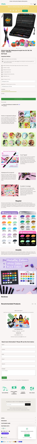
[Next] (35, 1)
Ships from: (8, 84)
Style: (5, 79)
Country (3, 349)
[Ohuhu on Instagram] (3, 431)
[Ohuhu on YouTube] (9, 431)
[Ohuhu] (3, 4)
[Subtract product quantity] (2, 95)
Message (3, 368)
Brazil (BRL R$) (4, 437)
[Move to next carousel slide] (35, 304)
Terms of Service (28, 401)
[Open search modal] (31, 4)
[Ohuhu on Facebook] (1, 431)
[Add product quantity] (5, 95)
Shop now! (25, 10)
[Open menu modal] (33, 4)
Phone (3, 359)
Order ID (3, 363)
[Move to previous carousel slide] (33, 304)
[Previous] (1, 1)
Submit (4, 377)
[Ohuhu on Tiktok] (6, 431)
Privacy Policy (21, 401)
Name (3, 344)
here (18, 61)
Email (3, 354)
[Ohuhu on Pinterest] (4, 431)
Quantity (2, 93)
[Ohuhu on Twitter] (8, 431)
